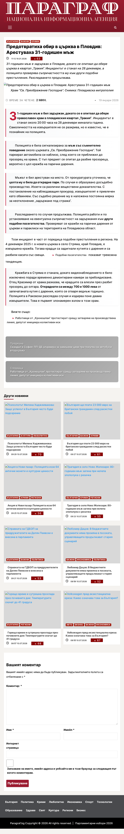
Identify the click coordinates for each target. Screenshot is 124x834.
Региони (36, 497)
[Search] (115, 27)
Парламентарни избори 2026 (94, 823)
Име (10, 729)
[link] (32, 421)
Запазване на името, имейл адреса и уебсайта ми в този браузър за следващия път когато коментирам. (61, 770)
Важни (25, 41)
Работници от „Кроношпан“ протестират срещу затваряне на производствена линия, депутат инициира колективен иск (61, 320)
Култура (26, 436)
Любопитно (40, 436)
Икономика (84, 559)
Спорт (89, 802)
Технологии (104, 802)
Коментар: (14, 685)
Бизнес (79, 624)
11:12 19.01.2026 (19, 58)
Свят (42, 810)
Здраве (31, 810)
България (12, 41)
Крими (35, 41)
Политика (37, 559)
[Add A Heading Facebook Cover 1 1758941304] (62, 11)
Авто (69, 624)
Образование (13, 810)
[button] (9, 27)
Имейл (69, 729)
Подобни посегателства (70, 255)
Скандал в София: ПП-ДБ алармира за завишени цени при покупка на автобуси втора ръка (61, 347)
